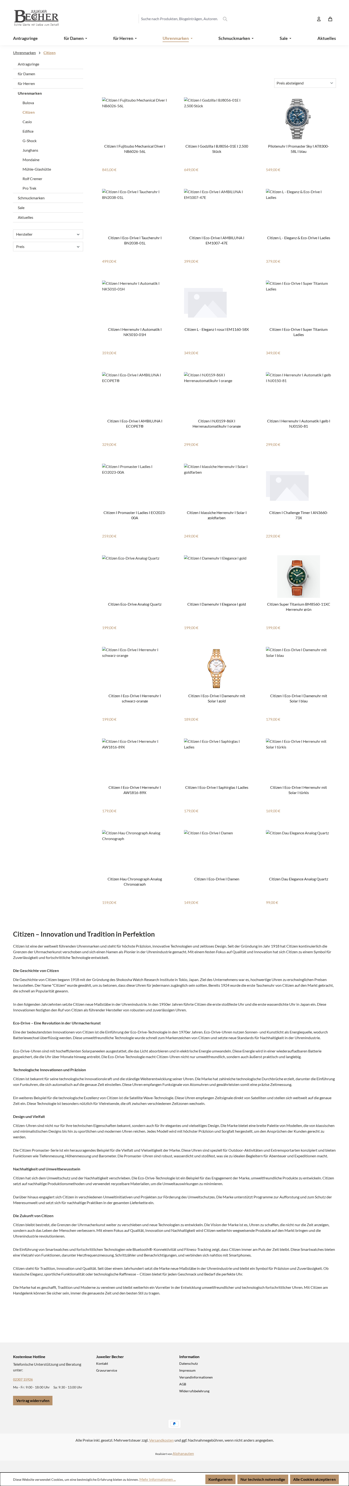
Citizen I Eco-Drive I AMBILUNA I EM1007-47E (216, 240)
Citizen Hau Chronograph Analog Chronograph (135, 881)
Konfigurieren (220, 1479)
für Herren (26, 83)
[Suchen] (225, 18)
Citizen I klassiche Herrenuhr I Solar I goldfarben (217, 514)
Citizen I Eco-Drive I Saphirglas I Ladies (216, 787)
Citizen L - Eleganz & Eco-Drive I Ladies (298, 237)
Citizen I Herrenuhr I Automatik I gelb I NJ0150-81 (298, 423)
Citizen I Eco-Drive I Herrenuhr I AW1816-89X (134, 789)
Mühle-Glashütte (37, 169)
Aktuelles (25, 217)
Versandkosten (161, 1440)
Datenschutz (188, 1363)
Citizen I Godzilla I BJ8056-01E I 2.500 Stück (216, 148)
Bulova (28, 102)
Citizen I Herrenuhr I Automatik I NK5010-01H (135, 331)
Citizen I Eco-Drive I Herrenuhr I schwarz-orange (134, 698)
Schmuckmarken (31, 198)
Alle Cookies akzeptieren (314, 1479)
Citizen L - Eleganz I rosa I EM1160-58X (216, 329)
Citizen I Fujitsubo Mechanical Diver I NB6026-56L (134, 148)
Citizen (29, 112)
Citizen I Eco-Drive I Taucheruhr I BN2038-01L (135, 240)
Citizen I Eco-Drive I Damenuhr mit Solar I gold (216, 698)
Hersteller (24, 234)
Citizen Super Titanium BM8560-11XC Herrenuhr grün (298, 606)
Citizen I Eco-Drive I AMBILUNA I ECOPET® (134, 423)
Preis (20, 246)
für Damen (26, 73)
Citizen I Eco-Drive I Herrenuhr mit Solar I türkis (298, 789)
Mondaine (31, 159)
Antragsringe (28, 64)
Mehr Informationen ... (157, 1479)
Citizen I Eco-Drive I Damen (216, 879)
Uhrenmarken (30, 93)
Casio (27, 121)
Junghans (30, 150)
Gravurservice (106, 1370)
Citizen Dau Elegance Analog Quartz (298, 879)
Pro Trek (29, 188)
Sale (21, 207)
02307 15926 (23, 1379)
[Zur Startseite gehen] (32, 19)
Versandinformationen (196, 1377)
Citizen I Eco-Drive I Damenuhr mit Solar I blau (298, 698)
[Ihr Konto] (319, 18)
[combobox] (179, 18)
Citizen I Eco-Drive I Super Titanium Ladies (298, 331)
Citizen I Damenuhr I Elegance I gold (216, 604)
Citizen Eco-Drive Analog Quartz (134, 604)
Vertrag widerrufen (32, 1400)
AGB (182, 1384)
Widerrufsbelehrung (194, 1391)
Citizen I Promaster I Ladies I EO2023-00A (135, 514)
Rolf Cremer (32, 178)
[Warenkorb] (330, 18)
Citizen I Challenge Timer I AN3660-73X (298, 514)
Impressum (187, 1370)
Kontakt (102, 1363)
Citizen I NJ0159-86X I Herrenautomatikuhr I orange (217, 423)
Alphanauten (183, 1453)
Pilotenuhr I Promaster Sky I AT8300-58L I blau (298, 148)
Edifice (28, 131)
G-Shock (30, 140)
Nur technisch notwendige (263, 1479)
